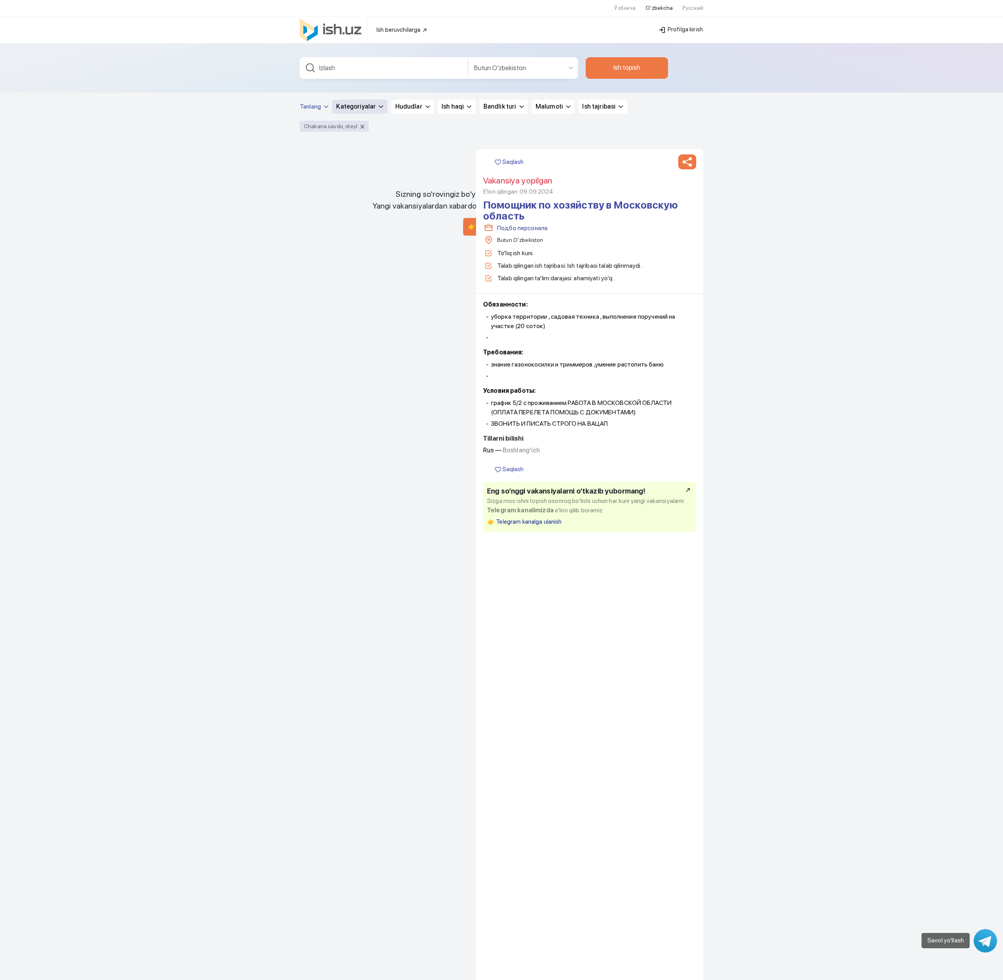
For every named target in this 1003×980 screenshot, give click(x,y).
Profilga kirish (684, 29)
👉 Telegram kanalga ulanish (524, 521)
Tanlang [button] (311, 106)
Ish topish (627, 67)
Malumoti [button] (550, 106)
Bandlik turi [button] (500, 106)
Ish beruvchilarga (399, 29)
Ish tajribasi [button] (599, 106)
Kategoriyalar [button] (356, 106)
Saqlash (512, 161)
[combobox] (384, 68)
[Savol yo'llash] (985, 941)
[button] (687, 161)
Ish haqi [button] (453, 106)
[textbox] (384, 68)
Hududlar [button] (409, 106)
